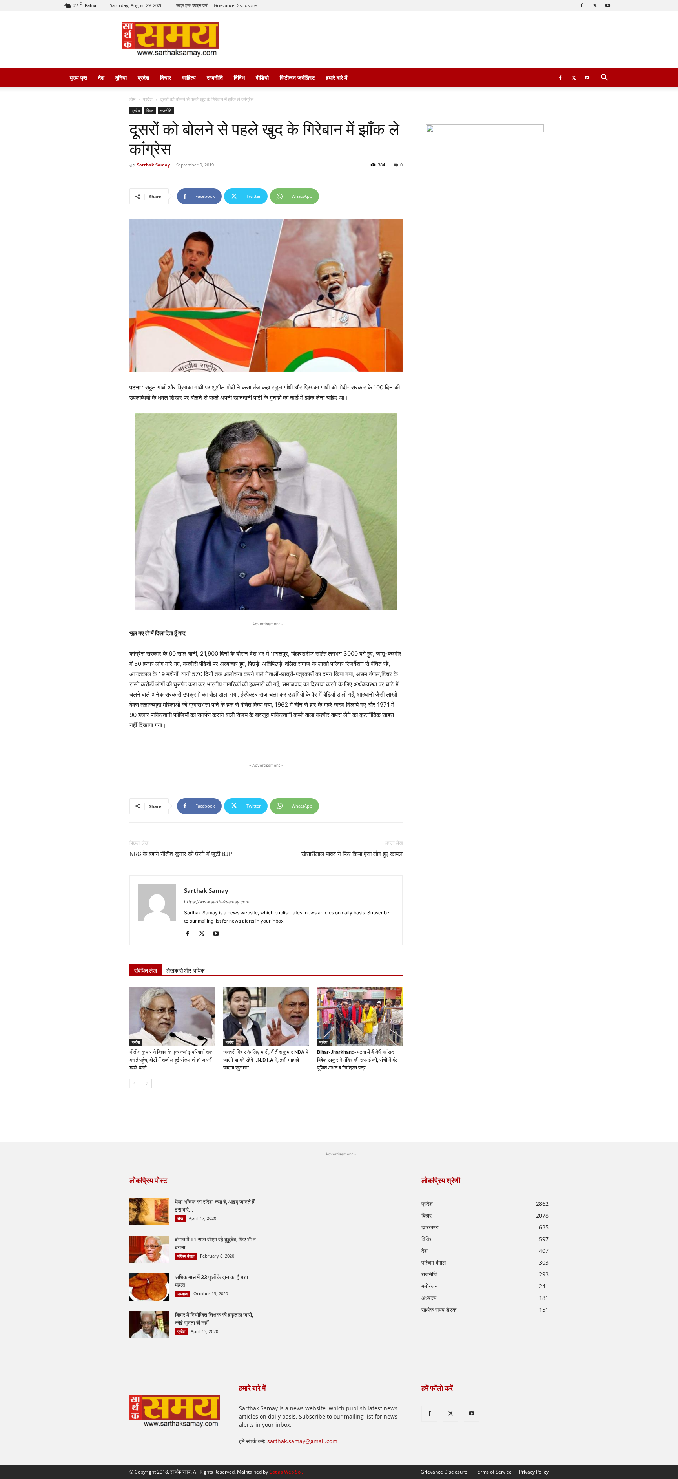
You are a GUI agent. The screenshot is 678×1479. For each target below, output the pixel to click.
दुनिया (121, 77)
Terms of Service (493, 1471)
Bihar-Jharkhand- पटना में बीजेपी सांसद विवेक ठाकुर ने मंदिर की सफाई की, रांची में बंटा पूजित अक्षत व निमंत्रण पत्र (358, 1060)
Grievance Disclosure (235, 5)
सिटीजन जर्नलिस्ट (297, 77)
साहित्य (189, 77)
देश (101, 77)
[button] (604, 78)
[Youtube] (608, 5)
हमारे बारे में (336, 77)
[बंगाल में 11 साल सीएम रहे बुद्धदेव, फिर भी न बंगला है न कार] (149, 1249)
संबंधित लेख (145, 970)
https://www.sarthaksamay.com (217, 902)
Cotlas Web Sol (285, 1471)
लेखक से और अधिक (185, 970)
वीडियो (262, 77)
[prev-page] (134, 1083)
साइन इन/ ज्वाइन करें (192, 5)
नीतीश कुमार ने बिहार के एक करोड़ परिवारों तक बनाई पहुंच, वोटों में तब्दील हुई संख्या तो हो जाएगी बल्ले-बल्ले (171, 1060)
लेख (180, 1218)
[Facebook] (582, 5)
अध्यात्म (182, 1293)
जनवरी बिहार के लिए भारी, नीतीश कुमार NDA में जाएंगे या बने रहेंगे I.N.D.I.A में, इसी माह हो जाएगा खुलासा (265, 1060)
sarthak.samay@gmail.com (302, 1441)
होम (132, 99)
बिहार (149, 110)
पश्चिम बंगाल (186, 1256)
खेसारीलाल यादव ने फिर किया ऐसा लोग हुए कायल (352, 853)
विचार (165, 77)
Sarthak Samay (153, 165)
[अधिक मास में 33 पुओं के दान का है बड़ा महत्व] (149, 1287)
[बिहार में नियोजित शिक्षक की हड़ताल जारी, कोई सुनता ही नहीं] (149, 1324)
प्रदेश (143, 77)
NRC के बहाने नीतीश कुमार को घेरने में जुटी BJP (180, 853)
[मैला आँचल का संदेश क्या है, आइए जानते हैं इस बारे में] (149, 1211)
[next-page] (147, 1083)
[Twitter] (595, 5)
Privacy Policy (534, 1471)
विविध (239, 77)
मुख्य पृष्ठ (78, 77)
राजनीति (215, 77)
